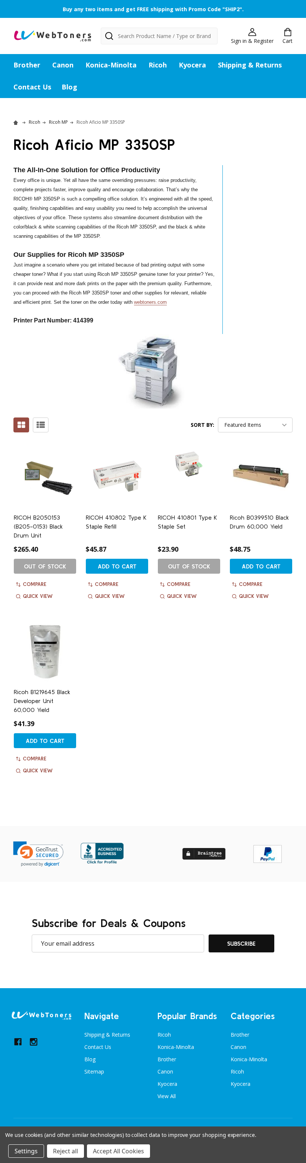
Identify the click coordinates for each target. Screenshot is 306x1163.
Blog (69, 86)
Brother (26, 64)
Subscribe (241, 943)
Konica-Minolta (111, 64)
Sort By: (202, 424)
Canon (63, 64)
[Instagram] (33, 1042)
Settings (26, 1151)
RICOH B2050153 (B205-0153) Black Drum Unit (38, 526)
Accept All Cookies (118, 1151)
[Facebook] (18, 1042)
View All (166, 1096)
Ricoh (158, 64)
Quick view (38, 596)
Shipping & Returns (250, 64)
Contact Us (32, 86)
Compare (34, 584)
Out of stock (45, 566)
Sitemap (94, 1071)
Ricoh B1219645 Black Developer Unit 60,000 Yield (42, 700)
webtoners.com (150, 302)
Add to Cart (117, 566)
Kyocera (192, 64)
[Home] (16, 122)
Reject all (65, 1151)
